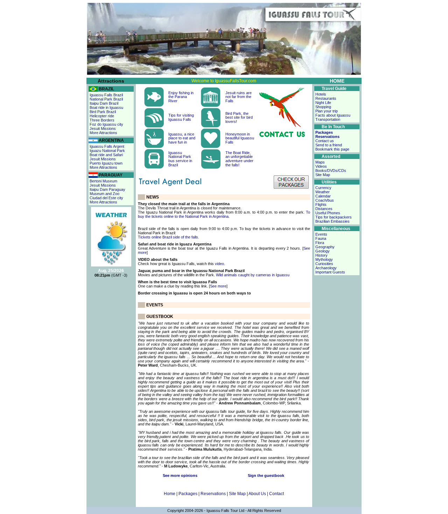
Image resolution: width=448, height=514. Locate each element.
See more (218, 286)
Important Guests (330, 272)
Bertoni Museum (103, 181)
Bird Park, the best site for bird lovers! (239, 117)
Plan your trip (326, 111)
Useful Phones (327, 213)
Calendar (323, 196)
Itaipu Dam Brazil (104, 103)
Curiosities (324, 264)
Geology (322, 251)
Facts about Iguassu (332, 115)
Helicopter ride (102, 116)
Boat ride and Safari (106, 155)
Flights (321, 204)
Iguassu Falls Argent (107, 146)
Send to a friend (328, 145)
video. (219, 264)
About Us (257, 493)
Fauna (320, 238)
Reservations (213, 493)
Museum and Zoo (104, 194)
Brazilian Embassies (332, 221)
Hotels (320, 94)
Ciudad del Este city (106, 198)
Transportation (327, 119)
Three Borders (102, 120)
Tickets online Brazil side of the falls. (168, 237)
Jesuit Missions (103, 128)
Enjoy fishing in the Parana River (181, 97)
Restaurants (325, 98)
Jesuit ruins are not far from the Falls (238, 97)
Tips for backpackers (333, 217)
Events (321, 234)
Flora (319, 243)
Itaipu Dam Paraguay (107, 189)
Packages (187, 493)
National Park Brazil (106, 99)
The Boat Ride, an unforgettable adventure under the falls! (239, 159)
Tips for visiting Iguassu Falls (181, 117)
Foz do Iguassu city (106, 124)
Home (169, 493)
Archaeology (326, 268)
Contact (276, 493)
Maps (320, 162)
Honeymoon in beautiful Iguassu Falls (239, 138)
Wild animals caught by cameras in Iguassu (252, 275)
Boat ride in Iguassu (106, 107)
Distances (323, 209)
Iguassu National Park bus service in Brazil (180, 159)
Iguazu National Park (107, 150)
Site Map (237, 493)
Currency (323, 188)
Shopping (323, 107)
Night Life (323, 102)
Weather (322, 192)
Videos (321, 166)
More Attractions (103, 133)
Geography (325, 247)
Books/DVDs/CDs (330, 170)
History (321, 255)
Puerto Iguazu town (106, 163)
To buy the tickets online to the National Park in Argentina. (224, 214)
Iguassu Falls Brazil (106, 95)
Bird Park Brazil (103, 112)
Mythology (324, 259)
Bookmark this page (332, 149)
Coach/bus (324, 200)
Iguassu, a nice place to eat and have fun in (181, 138)
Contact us (324, 141)
